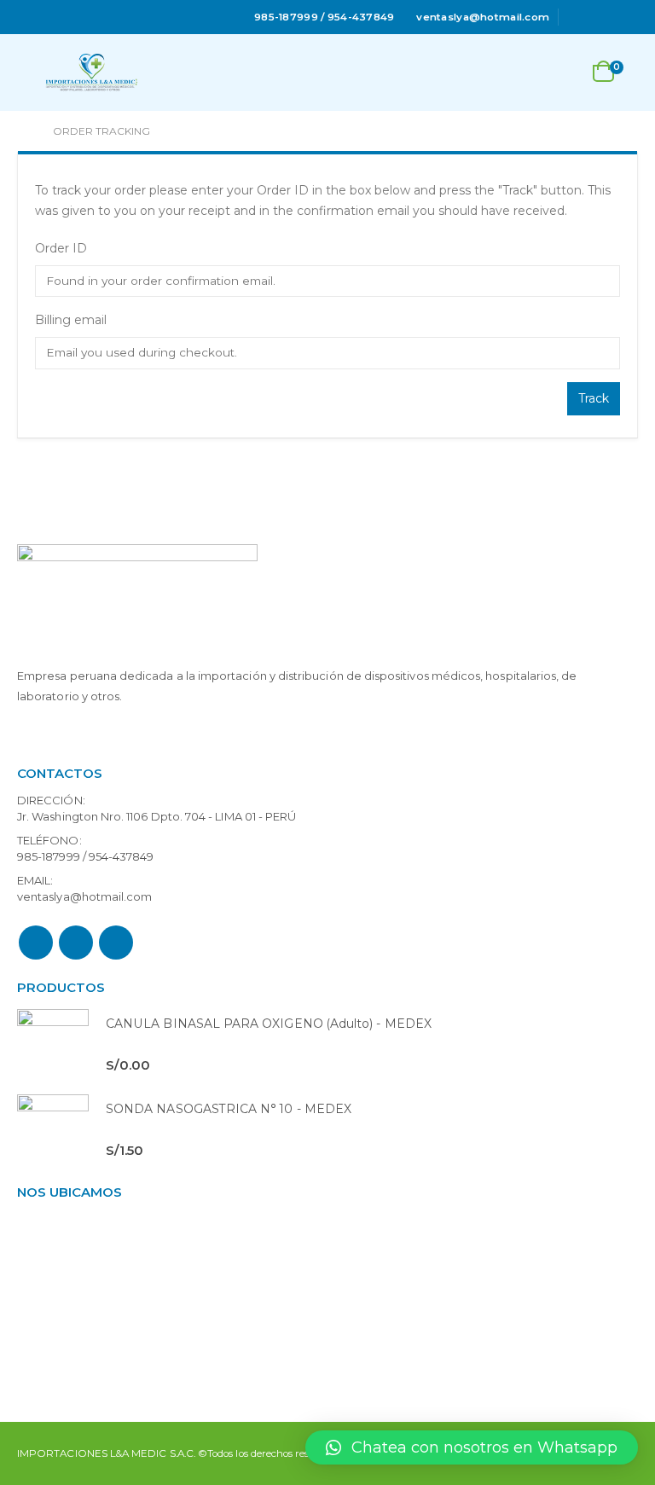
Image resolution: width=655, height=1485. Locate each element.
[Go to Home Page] (23, 131)
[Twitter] (603, 17)
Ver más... (47, 737)
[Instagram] (627, 17)
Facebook (36, 942)
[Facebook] (578, 17)
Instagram (116, 942)
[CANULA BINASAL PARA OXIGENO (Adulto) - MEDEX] (53, 1045)
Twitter (76, 942)
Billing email (71, 320)
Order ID (61, 248)
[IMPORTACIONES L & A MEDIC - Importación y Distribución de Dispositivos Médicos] (91, 73)
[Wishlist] (561, 72)
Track (593, 398)
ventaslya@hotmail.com (84, 896)
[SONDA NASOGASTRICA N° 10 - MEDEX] (53, 1130)
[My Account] (519, 72)
